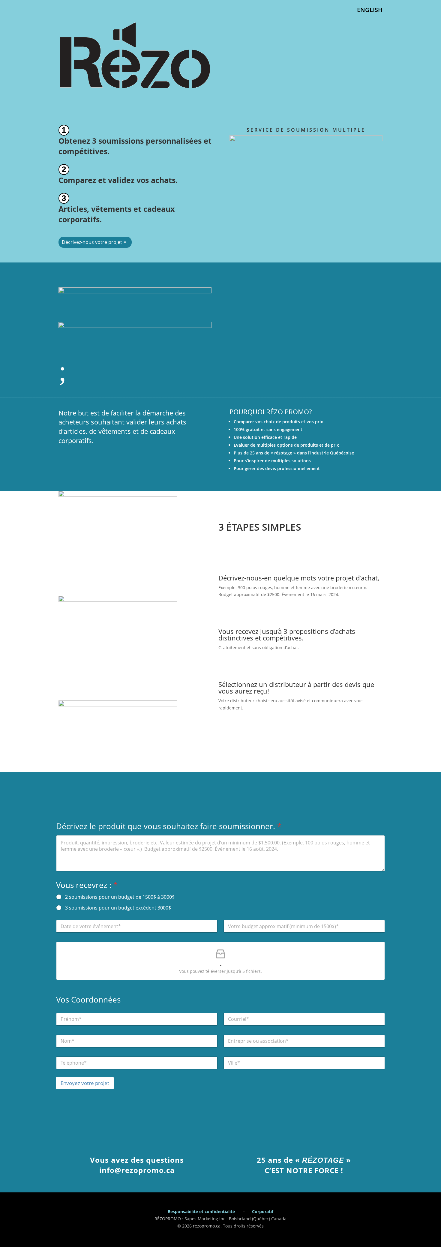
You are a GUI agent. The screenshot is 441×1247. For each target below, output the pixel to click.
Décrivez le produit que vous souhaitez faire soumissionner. (168, 826)
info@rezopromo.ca (137, 1170)
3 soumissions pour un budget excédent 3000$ (118, 908)
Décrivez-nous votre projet (92, 242)
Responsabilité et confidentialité (201, 1211)
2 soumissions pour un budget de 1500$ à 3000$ (120, 897)
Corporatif (262, 1211)
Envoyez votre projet (85, 1083)
